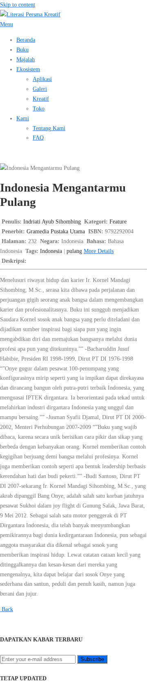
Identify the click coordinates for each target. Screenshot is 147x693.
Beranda (25, 39)
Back (6, 609)
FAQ (38, 137)
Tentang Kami (49, 128)
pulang (74, 251)
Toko (39, 108)
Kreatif (41, 98)
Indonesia (51, 251)
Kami (22, 118)
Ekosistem (28, 69)
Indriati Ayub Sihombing (52, 221)
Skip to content (17, 4)
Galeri (40, 89)
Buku (22, 49)
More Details (99, 251)
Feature (118, 221)
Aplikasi (42, 79)
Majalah (25, 59)
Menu (6, 24)
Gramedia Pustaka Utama (56, 231)
